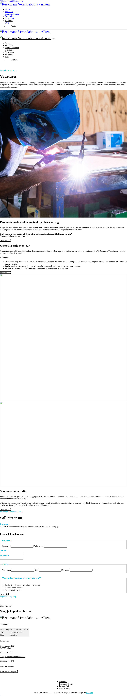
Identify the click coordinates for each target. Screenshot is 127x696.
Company (5, 524)
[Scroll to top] (1, 695)
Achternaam (38, 546)
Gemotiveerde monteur (14, 588)
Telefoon (4, 555)
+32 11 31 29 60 (6, 652)
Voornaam (6, 546)
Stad (36, 570)
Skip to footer (17, 1)
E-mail (3, 550)
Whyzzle (89, 693)
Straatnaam (6, 570)
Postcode (65, 570)
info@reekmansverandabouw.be (12, 657)
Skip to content (6, 1)
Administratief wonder (14, 590)
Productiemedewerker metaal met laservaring (22, 585)
